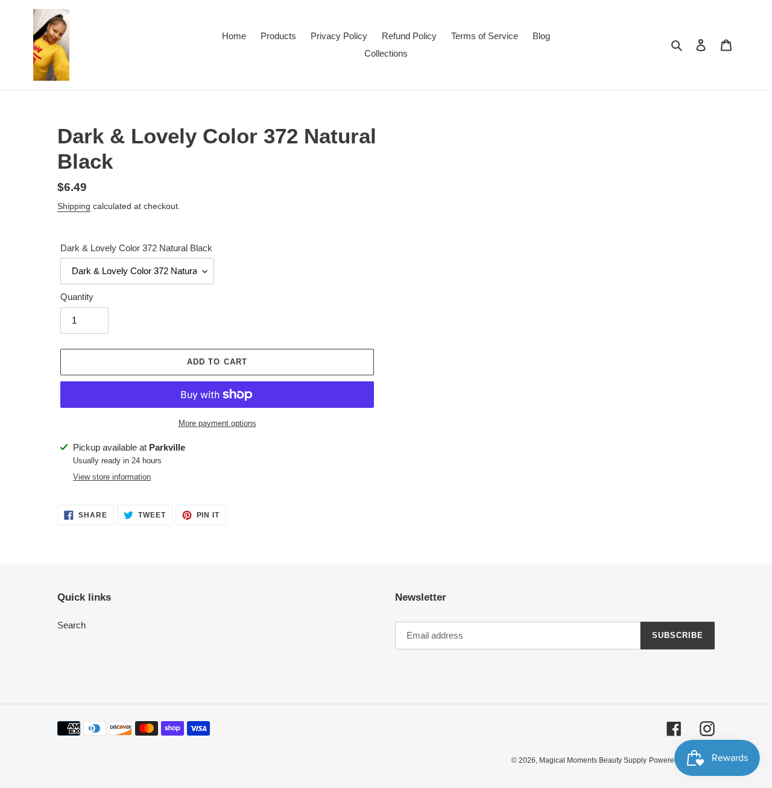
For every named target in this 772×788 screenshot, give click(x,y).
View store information (112, 476)
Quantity (76, 297)
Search (71, 625)
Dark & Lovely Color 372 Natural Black (136, 248)
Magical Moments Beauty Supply (593, 760)
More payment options (217, 423)
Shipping (73, 206)
